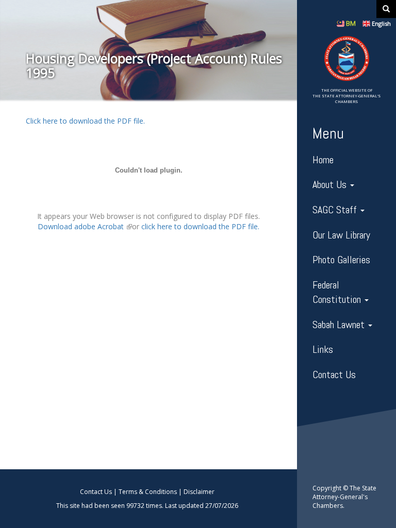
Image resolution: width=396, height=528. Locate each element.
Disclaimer (199, 491)
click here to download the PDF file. (200, 226)
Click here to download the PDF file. (85, 121)
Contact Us (334, 374)
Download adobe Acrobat (85, 226)
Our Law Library (341, 235)
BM (351, 23)
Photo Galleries (341, 259)
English (381, 23)
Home (323, 159)
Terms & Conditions (148, 491)
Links (322, 349)
